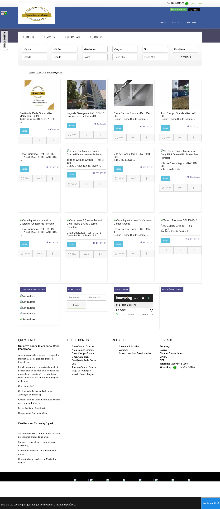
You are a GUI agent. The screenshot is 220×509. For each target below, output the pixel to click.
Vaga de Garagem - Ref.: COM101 (86, 119)
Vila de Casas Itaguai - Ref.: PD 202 (180, 170)
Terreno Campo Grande (84, 367)
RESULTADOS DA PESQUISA (47, 72)
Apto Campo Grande (83, 346)
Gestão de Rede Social (84, 360)
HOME (163, 23)
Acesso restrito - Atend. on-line (135, 353)
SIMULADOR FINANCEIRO (33, 290)
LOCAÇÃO (74, 37)
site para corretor (77, 475)
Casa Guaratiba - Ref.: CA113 (39, 236)
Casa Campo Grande (83, 353)
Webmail (123, 350)
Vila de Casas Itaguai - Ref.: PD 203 (133, 161)
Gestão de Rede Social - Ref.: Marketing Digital (39, 122)
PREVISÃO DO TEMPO (172, 290)
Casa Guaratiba (80, 356)
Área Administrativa (129, 346)
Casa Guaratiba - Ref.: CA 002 (39, 161)
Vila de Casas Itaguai (83, 374)
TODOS (30, 37)
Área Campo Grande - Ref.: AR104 (180, 233)
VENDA (176, 23)
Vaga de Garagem (81, 370)
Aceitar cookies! (210, 503)
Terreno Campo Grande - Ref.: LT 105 (86, 167)
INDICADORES (121, 290)
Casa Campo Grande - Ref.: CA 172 (133, 236)
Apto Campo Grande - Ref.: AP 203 (180, 120)
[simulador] (27, 297)
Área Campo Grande (83, 350)
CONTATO (191, 23)
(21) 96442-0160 (195, 4)
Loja (74, 363)
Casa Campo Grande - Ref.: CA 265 (133, 120)
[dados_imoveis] (39, 95)
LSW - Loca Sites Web (58, 475)
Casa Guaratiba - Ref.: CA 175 (86, 238)
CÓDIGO (97, 37)
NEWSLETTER (74, 290)
